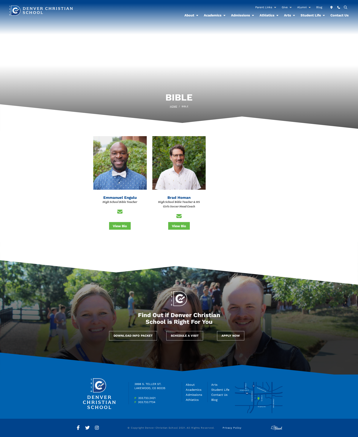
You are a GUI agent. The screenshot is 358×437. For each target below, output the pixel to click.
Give (285, 7)
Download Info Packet (133, 335)
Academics (213, 15)
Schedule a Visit (185, 335)
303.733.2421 (147, 398)
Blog (319, 7)
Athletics (267, 15)
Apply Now (231, 335)
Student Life (311, 15)
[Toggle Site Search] (345, 7)
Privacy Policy (232, 427)
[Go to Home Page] (41, 10)
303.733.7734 (146, 402)
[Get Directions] (331, 7)
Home (173, 106)
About (189, 15)
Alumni (302, 7)
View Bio (120, 226)
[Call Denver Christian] (338, 7)
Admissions (240, 15)
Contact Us (339, 15)
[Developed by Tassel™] (276, 428)
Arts (287, 15)
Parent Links (263, 7)
